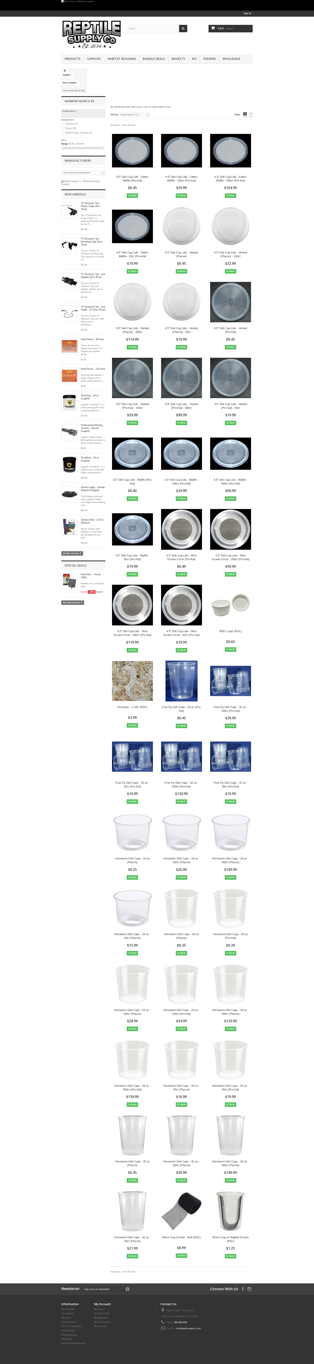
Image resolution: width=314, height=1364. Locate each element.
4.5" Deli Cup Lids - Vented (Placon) (181, 254)
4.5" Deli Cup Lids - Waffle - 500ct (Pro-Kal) (231, 481)
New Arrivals (75, 194)
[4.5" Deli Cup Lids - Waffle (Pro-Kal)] (132, 453)
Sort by (114, 114)
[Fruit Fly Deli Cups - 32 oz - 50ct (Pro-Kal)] (230, 756)
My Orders (99, 1309)
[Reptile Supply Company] (91, 34)
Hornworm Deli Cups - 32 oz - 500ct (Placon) (230, 1163)
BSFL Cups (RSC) (230, 631)
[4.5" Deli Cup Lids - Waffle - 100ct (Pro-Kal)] (181, 453)
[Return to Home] (65, 71)
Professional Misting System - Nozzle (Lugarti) (91, 428)
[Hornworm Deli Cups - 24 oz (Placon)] (181, 908)
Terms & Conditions (71, 1326)
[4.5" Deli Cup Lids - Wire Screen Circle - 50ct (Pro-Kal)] (181, 605)
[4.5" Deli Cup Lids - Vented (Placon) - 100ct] (230, 226)
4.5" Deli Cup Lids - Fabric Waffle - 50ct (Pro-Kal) (132, 254)
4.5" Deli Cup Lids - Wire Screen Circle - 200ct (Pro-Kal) (231, 557)
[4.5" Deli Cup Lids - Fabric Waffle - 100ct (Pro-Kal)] (181, 150)
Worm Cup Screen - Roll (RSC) (181, 1237)
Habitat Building (121, 59)
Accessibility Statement (73, 1343)
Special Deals (75, 565)
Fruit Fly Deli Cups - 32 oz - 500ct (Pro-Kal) (182, 784)
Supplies (94, 59)
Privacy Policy (68, 1322)
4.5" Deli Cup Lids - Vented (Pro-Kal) (230, 330)
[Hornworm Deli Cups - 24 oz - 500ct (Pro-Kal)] (132, 1059)
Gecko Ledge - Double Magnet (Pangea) (93, 489)
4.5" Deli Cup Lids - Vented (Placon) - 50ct (181, 330)
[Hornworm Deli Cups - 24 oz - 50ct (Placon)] (181, 1059)
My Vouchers (100, 1326)
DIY (194, 59)
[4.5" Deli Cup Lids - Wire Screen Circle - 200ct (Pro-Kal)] (230, 529)
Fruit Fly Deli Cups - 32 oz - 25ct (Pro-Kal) (132, 784)
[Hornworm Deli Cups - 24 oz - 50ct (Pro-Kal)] (230, 1059)
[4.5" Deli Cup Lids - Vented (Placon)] (181, 226)
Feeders (209, 59)
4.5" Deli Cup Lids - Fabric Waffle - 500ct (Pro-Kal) (230, 178)
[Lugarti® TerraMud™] (69, 465)
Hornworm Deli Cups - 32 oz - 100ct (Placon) (181, 1163)
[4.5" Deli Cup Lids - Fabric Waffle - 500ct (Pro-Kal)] (230, 150)
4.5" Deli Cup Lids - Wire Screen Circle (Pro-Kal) (181, 557)
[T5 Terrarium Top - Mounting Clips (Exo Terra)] (69, 246)
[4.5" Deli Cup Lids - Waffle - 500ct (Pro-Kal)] (230, 453)
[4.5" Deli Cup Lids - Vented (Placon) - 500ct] (132, 302)
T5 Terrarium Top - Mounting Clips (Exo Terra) (91, 241)
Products (72, 59)
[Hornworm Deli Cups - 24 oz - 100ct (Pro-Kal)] (181, 984)
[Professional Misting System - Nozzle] (69, 432)
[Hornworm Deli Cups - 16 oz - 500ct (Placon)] (230, 832)
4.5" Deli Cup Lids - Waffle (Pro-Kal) (132, 481)
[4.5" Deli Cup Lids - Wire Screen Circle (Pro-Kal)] (181, 529)
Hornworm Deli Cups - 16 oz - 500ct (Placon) (230, 860)
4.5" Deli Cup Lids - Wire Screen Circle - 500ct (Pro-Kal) (132, 633)
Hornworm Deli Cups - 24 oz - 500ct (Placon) (230, 1012)
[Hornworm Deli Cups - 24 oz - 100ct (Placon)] (132, 984)
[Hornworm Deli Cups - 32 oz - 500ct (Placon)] (230, 1135)
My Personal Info (102, 1322)
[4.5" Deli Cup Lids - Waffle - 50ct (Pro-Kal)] (132, 529)
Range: (64, 144)
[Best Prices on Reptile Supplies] (157, 5)
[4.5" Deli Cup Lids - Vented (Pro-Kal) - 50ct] (230, 378)
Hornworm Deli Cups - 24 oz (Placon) (181, 936)
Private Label (68, 1330)
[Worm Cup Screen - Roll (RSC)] (181, 1211)
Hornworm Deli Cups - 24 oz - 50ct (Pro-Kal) (230, 1087)
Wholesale (231, 59)
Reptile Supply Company (78, 132)
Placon (70, 128)
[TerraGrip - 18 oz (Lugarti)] (69, 402)
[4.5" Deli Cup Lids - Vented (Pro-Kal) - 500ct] (181, 378)
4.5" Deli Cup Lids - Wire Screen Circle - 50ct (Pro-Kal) (181, 633)
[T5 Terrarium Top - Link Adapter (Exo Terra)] (69, 281)
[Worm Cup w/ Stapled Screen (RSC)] (230, 1211)
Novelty (178, 59)
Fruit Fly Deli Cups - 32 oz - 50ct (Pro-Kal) (231, 784)
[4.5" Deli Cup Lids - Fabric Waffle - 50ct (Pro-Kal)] (132, 226)
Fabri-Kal (71, 124)
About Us (66, 1318)
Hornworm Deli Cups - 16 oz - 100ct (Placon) (181, 860)
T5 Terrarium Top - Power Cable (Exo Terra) (90, 206)
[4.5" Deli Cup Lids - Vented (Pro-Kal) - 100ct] (132, 378)
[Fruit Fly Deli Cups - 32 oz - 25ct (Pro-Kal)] (132, 756)
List (250, 117)
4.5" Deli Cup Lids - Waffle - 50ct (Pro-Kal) (132, 557)
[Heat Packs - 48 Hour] (69, 346)
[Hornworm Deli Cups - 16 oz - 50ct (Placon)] (132, 908)
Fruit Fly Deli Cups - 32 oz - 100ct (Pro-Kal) (231, 709)
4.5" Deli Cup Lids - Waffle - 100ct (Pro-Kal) (182, 481)
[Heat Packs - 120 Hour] (69, 376)
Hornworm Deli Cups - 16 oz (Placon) (132, 860)
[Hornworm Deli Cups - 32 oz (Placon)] (132, 1135)
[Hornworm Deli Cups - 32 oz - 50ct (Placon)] (132, 1211)
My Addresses (101, 1318)
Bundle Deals (154, 59)
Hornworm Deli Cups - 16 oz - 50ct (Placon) (132, 936)
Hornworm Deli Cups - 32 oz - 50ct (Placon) (132, 1239)
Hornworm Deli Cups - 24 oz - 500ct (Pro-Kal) (132, 1087)
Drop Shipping (68, 1335)
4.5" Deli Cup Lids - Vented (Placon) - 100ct (230, 254)
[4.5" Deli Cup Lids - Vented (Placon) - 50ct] (181, 302)
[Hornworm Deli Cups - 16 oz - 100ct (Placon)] (181, 832)
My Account (102, 1304)
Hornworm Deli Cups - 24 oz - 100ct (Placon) (132, 1012)
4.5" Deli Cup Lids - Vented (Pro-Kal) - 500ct (181, 406)
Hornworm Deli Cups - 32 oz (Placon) (132, 1163)
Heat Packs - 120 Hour (93, 368)
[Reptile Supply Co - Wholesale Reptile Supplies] (83, 184)
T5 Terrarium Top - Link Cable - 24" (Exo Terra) (93, 308)
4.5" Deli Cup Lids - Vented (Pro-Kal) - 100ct (132, 406)
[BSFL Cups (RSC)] (230, 605)
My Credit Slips (102, 1313)
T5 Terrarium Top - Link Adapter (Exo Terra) (93, 275)
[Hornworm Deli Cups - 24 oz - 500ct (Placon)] (230, 984)
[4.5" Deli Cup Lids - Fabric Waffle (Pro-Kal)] (132, 150)
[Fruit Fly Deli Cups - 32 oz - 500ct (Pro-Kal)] (181, 756)
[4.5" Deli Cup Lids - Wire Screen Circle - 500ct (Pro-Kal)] (132, 605)
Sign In (247, 13)
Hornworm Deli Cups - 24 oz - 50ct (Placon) (181, 1087)
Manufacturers (78, 161)
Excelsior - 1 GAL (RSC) (132, 707)
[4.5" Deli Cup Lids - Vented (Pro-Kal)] (230, 302)
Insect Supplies (70, 83)
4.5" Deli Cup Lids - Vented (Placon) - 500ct (132, 330)
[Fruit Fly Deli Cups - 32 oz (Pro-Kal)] (181, 681)
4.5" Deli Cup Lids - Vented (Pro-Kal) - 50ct (230, 406)
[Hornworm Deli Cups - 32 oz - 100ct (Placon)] (181, 1135)
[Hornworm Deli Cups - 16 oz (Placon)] (132, 832)
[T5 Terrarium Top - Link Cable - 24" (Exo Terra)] (69, 314)
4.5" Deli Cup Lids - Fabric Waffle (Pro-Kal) (132, 178)
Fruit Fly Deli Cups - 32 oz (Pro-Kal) (181, 709)
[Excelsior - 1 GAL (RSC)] (132, 681)
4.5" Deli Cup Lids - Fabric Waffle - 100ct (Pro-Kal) (181, 178)
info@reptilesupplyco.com (188, 1328)
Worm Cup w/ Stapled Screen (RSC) (230, 1239)
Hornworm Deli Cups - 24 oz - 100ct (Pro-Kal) (181, 1012)
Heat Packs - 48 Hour (92, 339)
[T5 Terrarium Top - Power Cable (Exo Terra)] (69, 210)
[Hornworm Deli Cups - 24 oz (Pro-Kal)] (230, 908)
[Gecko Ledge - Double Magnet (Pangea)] (69, 494)
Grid (245, 117)
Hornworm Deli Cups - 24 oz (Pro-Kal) (230, 936)
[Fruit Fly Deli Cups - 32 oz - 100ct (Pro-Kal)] (230, 681)
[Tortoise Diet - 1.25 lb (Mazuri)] (69, 527)
